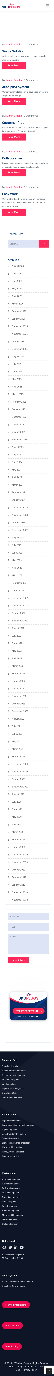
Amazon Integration (11, 1179)
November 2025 (20, 334)
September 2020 (20, 787)
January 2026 (18, 319)
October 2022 (18, 613)
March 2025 (18, 394)
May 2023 (17, 560)
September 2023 (20, 530)
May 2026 (17, 288)
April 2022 (17, 658)
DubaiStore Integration (12, 1197)
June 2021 (17, 734)
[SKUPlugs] (11, 5)
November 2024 (20, 424)
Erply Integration (9, 1129)
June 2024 (17, 462)
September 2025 (20, 349)
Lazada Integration (10, 1192)
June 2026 (17, 281)
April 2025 (17, 387)
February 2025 (19, 402)
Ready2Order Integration (13, 1152)
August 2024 (18, 447)
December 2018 (20, 892)
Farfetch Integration (11, 1188)
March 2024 (18, 485)
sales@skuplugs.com (14, 1254)
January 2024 (18, 500)
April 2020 (17, 824)
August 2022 (18, 628)
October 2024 (18, 432)
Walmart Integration (11, 1184)
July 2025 (16, 364)
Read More (14, 65)
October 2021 (18, 704)
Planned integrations (15, 1305)
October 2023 (18, 522)
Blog (20, 1366)
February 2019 (19, 877)
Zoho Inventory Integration (14, 1134)
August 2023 (18, 538)
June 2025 (17, 371)
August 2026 (18, 266)
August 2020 (18, 794)
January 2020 (18, 847)
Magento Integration (11, 1079)
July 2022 (16, 636)
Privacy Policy (30, 1370)
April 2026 (17, 296)
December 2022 (20, 598)
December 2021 (20, 688)
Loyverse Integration (11, 1120)
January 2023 (18, 590)
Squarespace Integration (13, 1088)
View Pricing (11, 1346)
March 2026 (18, 304)
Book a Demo (12, 1325)
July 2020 (16, 802)
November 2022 (20, 605)
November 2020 (20, 771)
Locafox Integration (10, 1156)
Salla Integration (9, 1093)
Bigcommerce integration (13, 1075)
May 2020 (17, 817)
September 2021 (20, 711)
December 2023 (20, 507)
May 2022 (17, 651)
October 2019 (18, 870)
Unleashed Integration (12, 1147)
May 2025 (17, 379)
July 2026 (16, 273)
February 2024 (19, 492)
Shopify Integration (10, 1066)
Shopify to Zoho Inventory (13, 1286)
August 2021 (18, 719)
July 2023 (16, 545)
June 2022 (17, 643)
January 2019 (18, 885)
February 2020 (19, 839)
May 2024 (17, 470)
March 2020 (18, 832)
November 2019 (20, 862)
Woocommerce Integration (14, 1070)
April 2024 (17, 477)
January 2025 (18, 409)
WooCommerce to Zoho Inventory (17, 1281)
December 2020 (20, 764)
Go (44, 243)
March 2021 (18, 749)
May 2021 (17, 741)
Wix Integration (9, 1084)
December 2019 (20, 854)
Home (12, 1366)
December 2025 (20, 326)
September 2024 (20, 439)
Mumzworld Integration (12, 1215)
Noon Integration (9, 1201)
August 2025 (18, 356)
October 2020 (18, 779)
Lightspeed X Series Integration (16, 1143)
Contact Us (30, 1366)
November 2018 (20, 900)
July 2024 (16, 454)
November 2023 (20, 515)
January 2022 (18, 681)
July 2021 (16, 726)
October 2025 (18, 341)
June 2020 (17, 809)
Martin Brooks (14, 44)
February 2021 (19, 756)
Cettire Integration (10, 1224)
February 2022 (19, 673)
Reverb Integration (10, 1210)
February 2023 (19, 583)
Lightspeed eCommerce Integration (18, 1125)
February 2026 (19, 311)
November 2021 (20, 696)
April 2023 (17, 568)
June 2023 (17, 553)
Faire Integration (9, 1206)
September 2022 (20, 621)
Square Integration (10, 1138)
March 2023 (18, 575)
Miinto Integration (9, 1219)
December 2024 (20, 417)
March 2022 (18, 666)
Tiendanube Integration (12, 1097)
